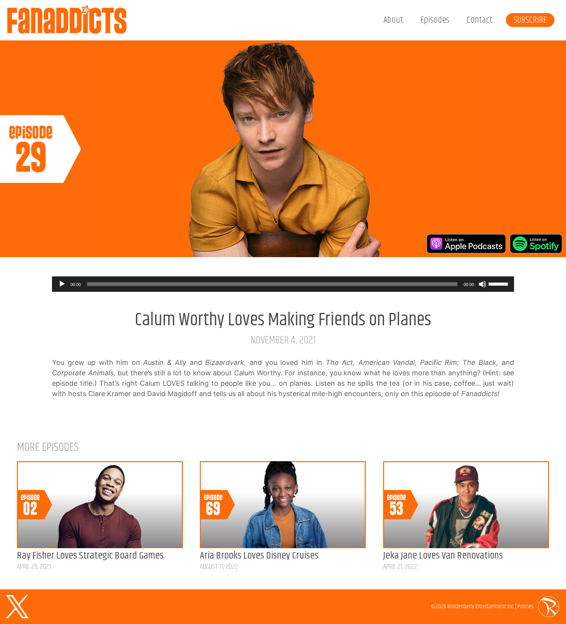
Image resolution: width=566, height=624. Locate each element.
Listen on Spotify (536, 243)
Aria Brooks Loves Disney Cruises (259, 556)
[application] (283, 284)
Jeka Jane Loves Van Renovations (443, 556)
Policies (525, 606)
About (393, 20)
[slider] (499, 283)
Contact (479, 20)
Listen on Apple (466, 243)
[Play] (62, 284)
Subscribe (530, 20)
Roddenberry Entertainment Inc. (480, 606)
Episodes (434, 20)
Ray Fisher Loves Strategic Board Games (90, 556)
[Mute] (482, 284)
